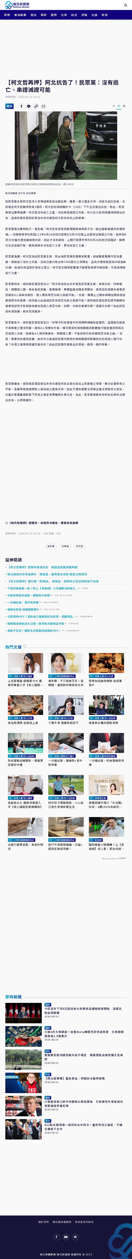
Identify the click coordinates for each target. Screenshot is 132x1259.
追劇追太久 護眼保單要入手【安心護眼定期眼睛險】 (25, 805)
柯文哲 (79, 546)
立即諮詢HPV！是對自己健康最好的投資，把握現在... (41, 616)
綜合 (74, 15)
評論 (84, 15)
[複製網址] (36, 106)
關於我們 (43, 1222)
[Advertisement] (66, 46)
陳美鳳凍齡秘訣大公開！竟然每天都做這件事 (35, 623)
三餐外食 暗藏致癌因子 (63, 723)
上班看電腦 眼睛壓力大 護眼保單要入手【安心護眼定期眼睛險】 (25, 683)
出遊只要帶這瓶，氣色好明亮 (25, 846)
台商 (64, 15)
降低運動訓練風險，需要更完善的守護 (25, 762)
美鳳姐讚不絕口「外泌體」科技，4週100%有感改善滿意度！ (106, 805)
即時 (7, 15)
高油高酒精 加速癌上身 (23, 723)
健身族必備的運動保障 (103, 723)
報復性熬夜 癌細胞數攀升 (23, 609)
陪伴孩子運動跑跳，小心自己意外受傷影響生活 (66, 805)
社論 (95, 15)
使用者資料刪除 (84, 1222)
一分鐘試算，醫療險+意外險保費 (65, 762)
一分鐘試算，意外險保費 (23, 602)
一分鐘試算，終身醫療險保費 (106, 762)
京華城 (65, 546)
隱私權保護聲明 (62, 1222)
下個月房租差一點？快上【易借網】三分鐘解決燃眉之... (42, 588)
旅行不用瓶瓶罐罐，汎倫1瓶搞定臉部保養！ (65, 846)
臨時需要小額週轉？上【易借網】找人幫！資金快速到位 (106, 846)
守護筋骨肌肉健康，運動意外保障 (28, 595)
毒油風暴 (20, 15)
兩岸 (44, 15)
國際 (54, 15)
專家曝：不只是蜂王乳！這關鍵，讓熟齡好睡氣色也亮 (66, 683)
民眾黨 (51, 546)
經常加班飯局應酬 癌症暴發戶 (105, 683)
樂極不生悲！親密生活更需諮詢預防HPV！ (34, 630)
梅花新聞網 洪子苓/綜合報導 (20, 193)
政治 (34, 15)
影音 (105, 15)
